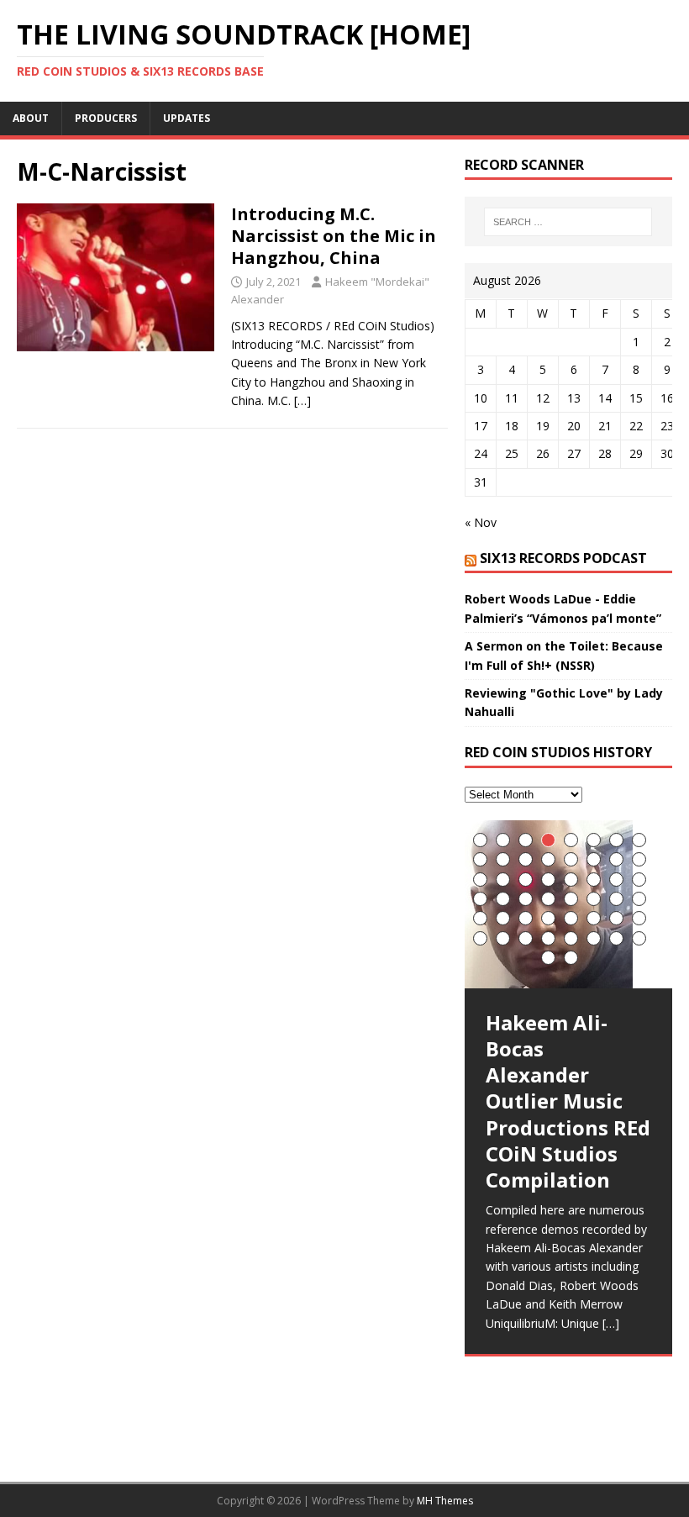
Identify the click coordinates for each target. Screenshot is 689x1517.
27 (525, 899)
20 (548, 879)
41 (480, 938)
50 (571, 958)
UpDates (186, 118)
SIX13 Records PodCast (563, 558)
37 (571, 918)
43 (525, 938)
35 (525, 918)
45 (571, 938)
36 (548, 918)
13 (571, 859)
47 (616, 938)
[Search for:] (568, 222)
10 (503, 859)
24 (639, 879)
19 (525, 879)
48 (639, 938)
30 (593, 899)
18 (503, 879)
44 (548, 938)
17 (480, 879)
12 (548, 859)
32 (639, 899)
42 (503, 938)
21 (571, 879)
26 (503, 899)
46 (593, 938)
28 (548, 899)
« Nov (481, 522)
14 (593, 859)
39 (616, 918)
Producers (106, 118)
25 (480, 899)
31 (616, 899)
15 (616, 859)
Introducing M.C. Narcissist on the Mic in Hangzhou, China (333, 236)
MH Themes (445, 1500)
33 (480, 918)
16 (639, 859)
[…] (302, 400)
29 (571, 899)
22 (593, 879)
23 (616, 879)
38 (593, 918)
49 (548, 958)
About (31, 118)
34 (503, 918)
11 (525, 859)
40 (639, 918)
